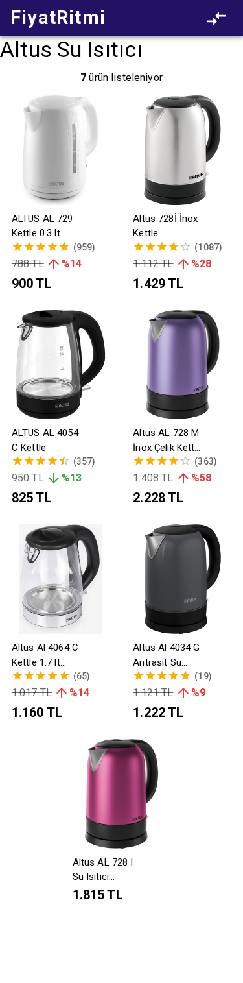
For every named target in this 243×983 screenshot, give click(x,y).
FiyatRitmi (58, 17)
